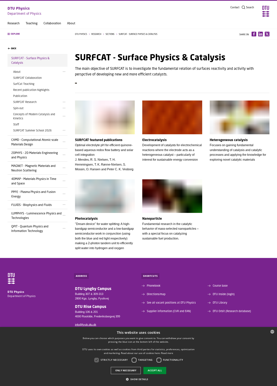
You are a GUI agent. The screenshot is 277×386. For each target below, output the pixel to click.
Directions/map (156, 294)
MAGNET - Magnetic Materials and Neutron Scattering (33, 168)
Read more (167, 353)
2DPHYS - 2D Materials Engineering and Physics (34, 155)
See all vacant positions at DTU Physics (171, 302)
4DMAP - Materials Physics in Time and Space (33, 181)
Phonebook (153, 285)
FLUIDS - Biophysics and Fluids (31, 204)
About (71, 23)
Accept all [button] (155, 370)
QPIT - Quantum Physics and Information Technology (29, 228)
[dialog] (138, 356)
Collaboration (52, 23)
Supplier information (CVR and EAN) (169, 311)
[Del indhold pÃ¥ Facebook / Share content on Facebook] (254, 34)
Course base (220, 285)
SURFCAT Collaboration (27, 77)
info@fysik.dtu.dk (85, 324)
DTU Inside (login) (224, 294)
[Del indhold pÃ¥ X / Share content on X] (267, 34)
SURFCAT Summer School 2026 (32, 130)
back (13, 48)
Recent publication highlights (31, 89)
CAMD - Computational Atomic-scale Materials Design (34, 142)
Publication (20, 95)
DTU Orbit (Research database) (232, 311)
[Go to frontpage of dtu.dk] (265, 11)
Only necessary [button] (125, 370)
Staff (16, 124)
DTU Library (220, 302)
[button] (37, 34)
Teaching (31, 23)
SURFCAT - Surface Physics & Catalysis (30, 60)
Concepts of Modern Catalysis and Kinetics (34, 116)
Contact (234, 7)
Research (14, 23)
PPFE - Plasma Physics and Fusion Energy (33, 194)
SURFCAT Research (25, 102)
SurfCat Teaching (23, 83)
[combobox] (272, 332)
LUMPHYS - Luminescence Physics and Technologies (36, 215)
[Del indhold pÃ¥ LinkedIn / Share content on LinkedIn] (260, 34)
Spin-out (18, 108)
